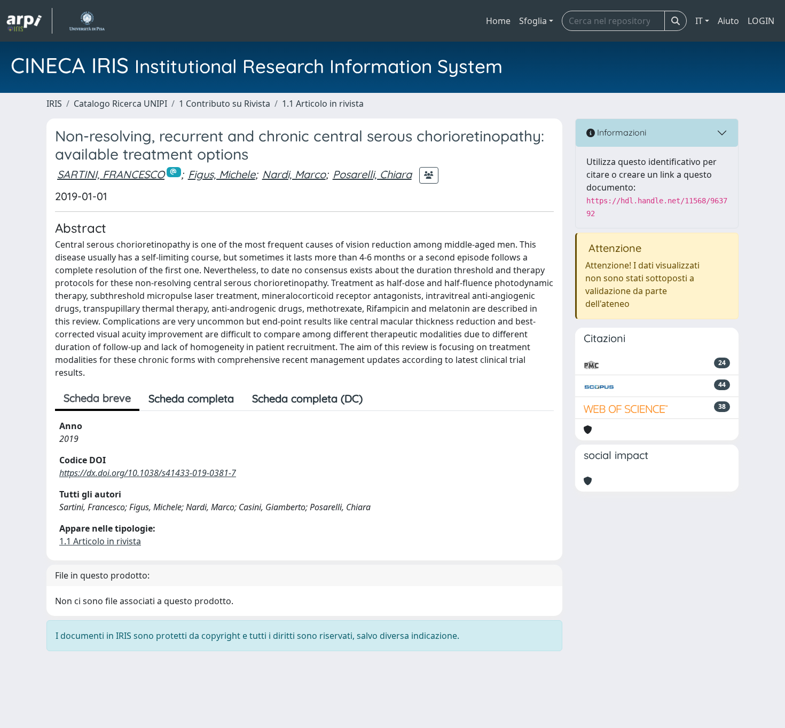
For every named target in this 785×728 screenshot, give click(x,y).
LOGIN (761, 21)
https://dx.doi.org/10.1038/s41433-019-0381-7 (147, 473)
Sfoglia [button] (533, 21)
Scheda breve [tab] (97, 398)
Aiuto (728, 21)
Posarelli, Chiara (372, 174)
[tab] (381, 398)
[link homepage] (29, 21)
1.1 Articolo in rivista (323, 103)
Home (498, 21)
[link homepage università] (87, 21)
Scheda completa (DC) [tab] (307, 398)
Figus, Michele (221, 174)
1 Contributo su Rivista (224, 103)
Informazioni (620, 132)
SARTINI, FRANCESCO (110, 174)
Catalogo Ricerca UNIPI (120, 103)
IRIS (54, 103)
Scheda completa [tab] (191, 398)
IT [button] (699, 21)
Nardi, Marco (294, 174)
